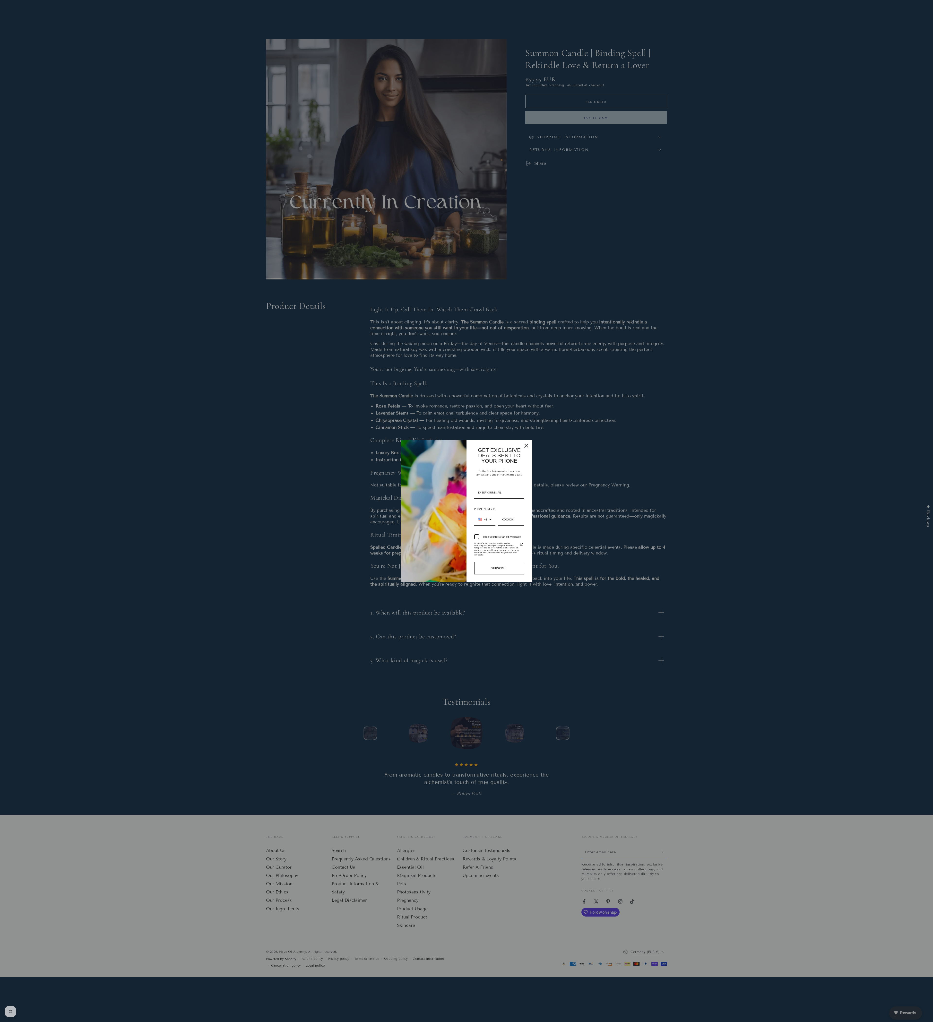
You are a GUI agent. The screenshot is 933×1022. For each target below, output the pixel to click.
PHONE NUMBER (484, 509)
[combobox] (484, 520)
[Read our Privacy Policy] (521, 544)
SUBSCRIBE (499, 568)
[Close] (526, 445)
